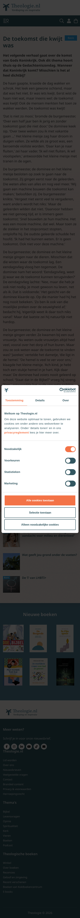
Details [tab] (40, 400)
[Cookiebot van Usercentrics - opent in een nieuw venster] (59, 390)
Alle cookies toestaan (40, 500)
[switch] (70, 461)
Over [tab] (66, 400)
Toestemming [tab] (14, 400)
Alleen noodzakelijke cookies (40, 524)
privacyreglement (16, 432)
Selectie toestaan (40, 512)
